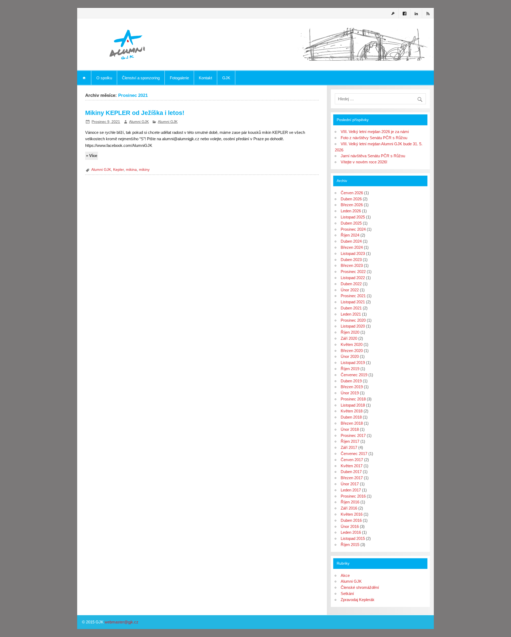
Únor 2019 (350, 393)
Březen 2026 (352, 204)
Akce (345, 575)
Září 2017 (349, 447)
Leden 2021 (351, 314)
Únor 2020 (350, 356)
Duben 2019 (351, 381)
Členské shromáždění (360, 587)
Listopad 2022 (353, 277)
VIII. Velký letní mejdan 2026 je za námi (375, 131)
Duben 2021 (351, 308)
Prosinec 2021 (353, 295)
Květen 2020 (351, 344)
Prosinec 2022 (353, 271)
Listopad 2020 (353, 326)
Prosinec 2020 (353, 320)
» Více (91, 155)
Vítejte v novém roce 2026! (364, 162)
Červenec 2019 (354, 375)
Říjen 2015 (350, 544)
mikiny (144, 170)
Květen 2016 (351, 514)
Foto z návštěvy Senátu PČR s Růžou (374, 137)
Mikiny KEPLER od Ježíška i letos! (134, 112)
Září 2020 (349, 338)
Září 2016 (349, 508)
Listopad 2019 (353, 362)
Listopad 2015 (353, 538)
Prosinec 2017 (353, 435)
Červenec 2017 (354, 453)
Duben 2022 (351, 284)
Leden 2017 (351, 490)
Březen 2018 (352, 423)
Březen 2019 (352, 386)
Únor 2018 (350, 429)
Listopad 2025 (353, 217)
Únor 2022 (350, 290)
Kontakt (205, 78)
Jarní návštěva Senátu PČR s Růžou (373, 156)
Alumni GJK (139, 122)
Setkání (347, 593)
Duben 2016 (351, 520)
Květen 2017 (351, 466)
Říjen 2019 (350, 368)
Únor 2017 (350, 484)
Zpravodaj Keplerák (357, 599)
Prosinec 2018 (353, 399)
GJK (226, 78)
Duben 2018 (351, 417)
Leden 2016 (351, 532)
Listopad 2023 (353, 253)
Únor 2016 (350, 526)
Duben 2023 (351, 259)
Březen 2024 (352, 247)
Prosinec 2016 (353, 496)
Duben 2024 (351, 241)
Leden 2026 (351, 211)
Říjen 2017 (350, 441)
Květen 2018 (351, 411)
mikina (131, 170)
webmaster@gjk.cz (121, 622)
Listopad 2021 (353, 302)
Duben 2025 (351, 223)
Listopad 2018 (353, 405)
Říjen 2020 (350, 332)
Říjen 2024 (350, 235)
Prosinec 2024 (353, 229)
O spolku (104, 78)
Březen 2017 (352, 477)
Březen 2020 (352, 350)
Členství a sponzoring (141, 78)
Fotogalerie (179, 78)
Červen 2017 (352, 459)
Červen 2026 (352, 193)
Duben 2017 (351, 471)
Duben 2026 (351, 199)
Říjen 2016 (350, 502)
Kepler (118, 170)
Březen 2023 (352, 265)
